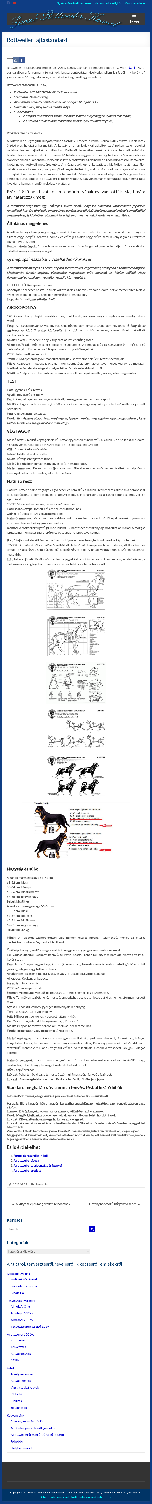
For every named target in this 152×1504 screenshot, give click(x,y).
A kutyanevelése (22, 1374)
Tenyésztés (18, 1347)
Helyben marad (21, 1448)
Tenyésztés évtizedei (21, 1300)
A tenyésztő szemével (54, 1497)
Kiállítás (16, 1401)
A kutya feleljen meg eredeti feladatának (41, 1204)
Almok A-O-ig (20, 1306)
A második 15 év (22, 1320)
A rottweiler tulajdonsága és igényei (38, 1165)
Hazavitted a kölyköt (108, 3)
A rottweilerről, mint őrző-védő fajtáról (37, 1434)
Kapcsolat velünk (18, 1273)
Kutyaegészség (21, 1353)
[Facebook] (22, 60)
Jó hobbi (17, 1441)
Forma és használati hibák (31, 1155)
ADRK (15, 1360)
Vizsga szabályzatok (25, 1387)
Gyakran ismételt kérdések (74, 3)
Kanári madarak (135, 3)
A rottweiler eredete (27, 1170)
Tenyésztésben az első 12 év (30, 1326)
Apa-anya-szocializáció (27, 1421)
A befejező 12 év (22, 1313)
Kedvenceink (15, 1415)
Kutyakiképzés (21, 1380)
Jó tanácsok (19, 1407)
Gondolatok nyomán (24, 1286)
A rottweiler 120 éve (20, 1334)
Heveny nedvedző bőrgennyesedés (114, 1204)
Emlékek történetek (24, 1279)
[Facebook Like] (16, 60)
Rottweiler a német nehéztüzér (91, 1497)
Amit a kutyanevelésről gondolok (33, 1428)
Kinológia (17, 1292)
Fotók (11, 1368)
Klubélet (16, 1394)
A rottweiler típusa (26, 1160)
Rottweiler (42, 1184)
